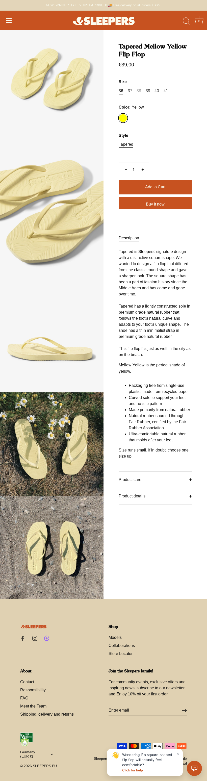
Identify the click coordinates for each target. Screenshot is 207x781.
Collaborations (122, 645)
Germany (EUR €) (27, 754)
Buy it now (155, 204)
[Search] (186, 21)
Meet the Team (33, 706)
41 (166, 91)
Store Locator (121, 653)
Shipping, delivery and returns (47, 714)
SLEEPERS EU (45, 766)
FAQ (24, 698)
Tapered (126, 144)
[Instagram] (34, 638)
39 (148, 91)
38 (139, 91)
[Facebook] (22, 638)
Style (123, 135)
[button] (194, 768)
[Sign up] (184, 710)
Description (129, 238)
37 (130, 91)
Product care (130, 479)
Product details (132, 496)
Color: (131, 107)
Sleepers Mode (106, 759)
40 (156, 91)
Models (115, 637)
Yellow (123, 118)
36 (121, 91)
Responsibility (33, 690)
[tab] (131, 238)
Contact (27, 682)
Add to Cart (155, 187)
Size (123, 82)
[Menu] (8, 20)
